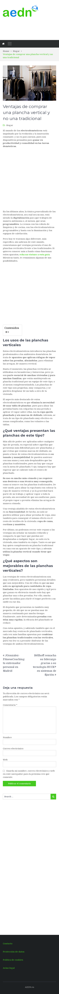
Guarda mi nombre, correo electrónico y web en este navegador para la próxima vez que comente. (29, 774)
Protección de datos (13, 951)
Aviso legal (9, 968)
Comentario (10, 705)
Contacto (7, 943)
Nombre (7, 737)
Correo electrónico (13, 748)
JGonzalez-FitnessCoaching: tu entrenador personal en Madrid (14, 663)
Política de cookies (13, 960)
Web (5, 759)
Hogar (9, 125)
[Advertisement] (26, 28)
